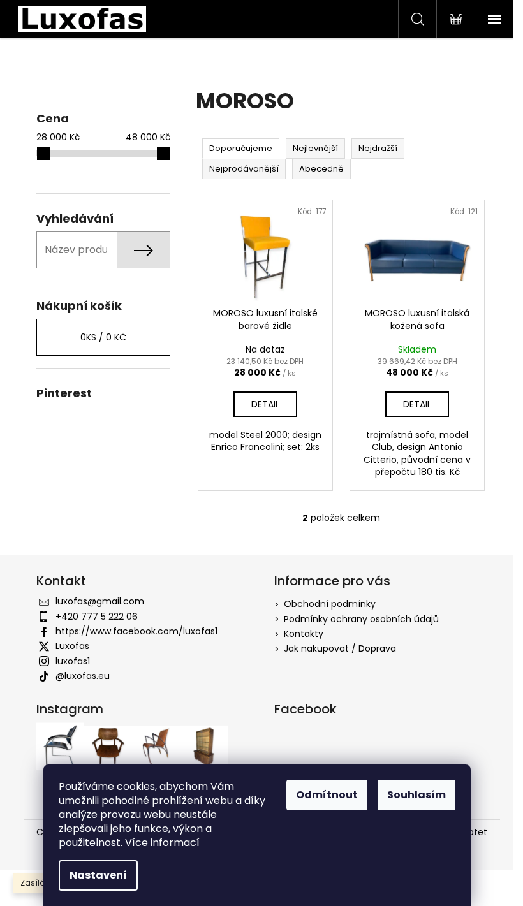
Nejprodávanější (244, 169)
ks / (103, 337)
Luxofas (72, 645)
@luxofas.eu (82, 675)
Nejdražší (377, 148)
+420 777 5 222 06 (96, 616)
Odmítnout (327, 794)
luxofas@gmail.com (99, 601)
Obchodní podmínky (330, 603)
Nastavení (98, 875)
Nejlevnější (315, 148)
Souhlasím (416, 794)
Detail (265, 404)
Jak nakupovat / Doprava (340, 648)
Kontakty (303, 633)
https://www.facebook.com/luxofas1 (136, 631)
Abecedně (321, 169)
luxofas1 (72, 661)
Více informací (162, 842)
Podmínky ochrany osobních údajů (361, 619)
